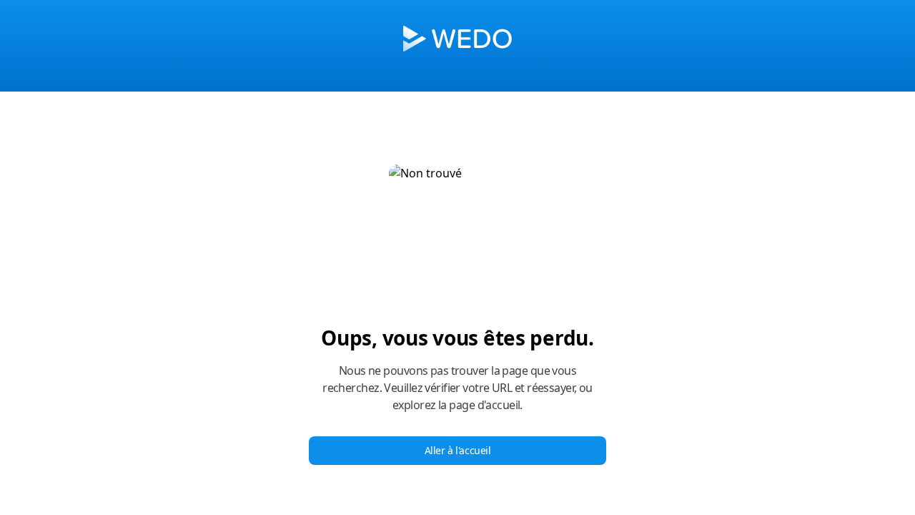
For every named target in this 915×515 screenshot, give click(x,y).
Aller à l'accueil (458, 450)
